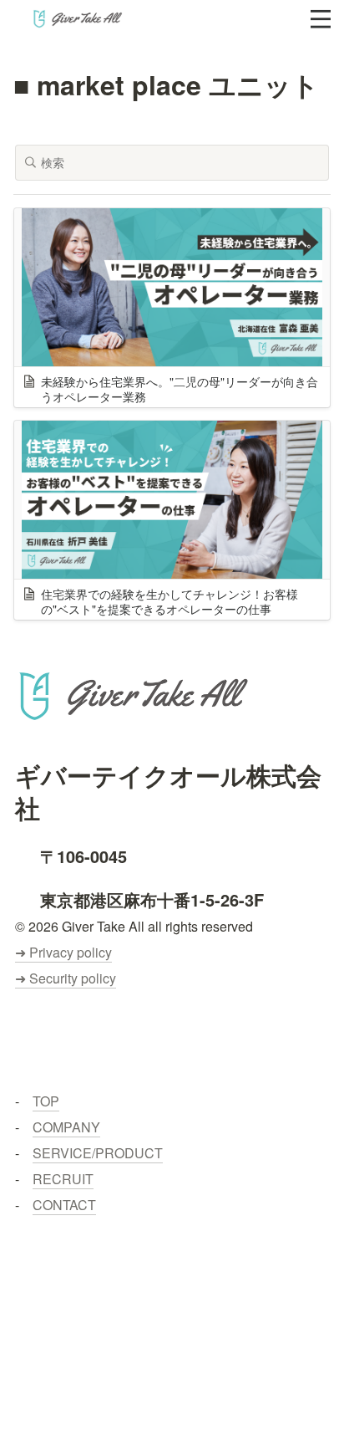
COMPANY (66, 1127)
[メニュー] (320, 19)
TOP (46, 1101)
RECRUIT (63, 1178)
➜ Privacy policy (63, 952)
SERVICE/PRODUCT (98, 1152)
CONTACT (64, 1204)
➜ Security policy (65, 978)
